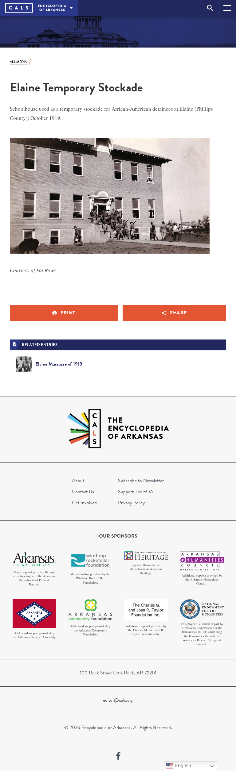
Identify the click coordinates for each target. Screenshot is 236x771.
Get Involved (84, 502)
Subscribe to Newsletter (141, 480)
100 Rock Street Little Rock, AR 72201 (118, 673)
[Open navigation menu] (227, 8)
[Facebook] (118, 756)
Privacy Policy (131, 502)
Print (68, 312)
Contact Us (83, 491)
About (78, 480)
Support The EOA (135, 491)
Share (178, 312)
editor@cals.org (118, 700)
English (182, 765)
